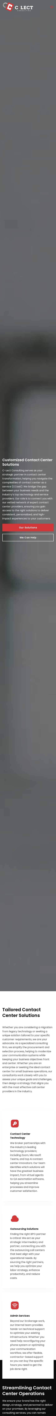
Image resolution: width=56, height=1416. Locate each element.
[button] (52, 7)
